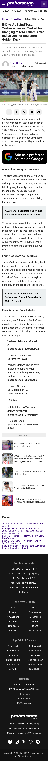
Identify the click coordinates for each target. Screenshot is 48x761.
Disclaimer (34, 728)
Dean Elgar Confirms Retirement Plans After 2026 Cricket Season (22, 542)
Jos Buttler (13, 669)
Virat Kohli (13, 646)
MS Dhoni (13, 655)
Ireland (35, 626)
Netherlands (35, 630)
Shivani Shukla (16, 63)
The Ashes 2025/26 (32, 10)
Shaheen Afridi (35, 664)
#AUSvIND (23, 411)
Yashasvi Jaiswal (11, 119)
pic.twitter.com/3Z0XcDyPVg (23, 348)
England (13, 612)
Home (5, 19)
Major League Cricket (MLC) (24, 583)
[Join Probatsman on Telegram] (38, 743)
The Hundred (24, 592)
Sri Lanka (13, 621)
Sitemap (37, 733)
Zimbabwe (13, 630)
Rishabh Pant (35, 650)
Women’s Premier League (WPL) (24, 573)
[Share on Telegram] (31, 112)
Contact (20, 723)
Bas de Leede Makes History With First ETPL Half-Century (23, 537)
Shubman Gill (35, 646)
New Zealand (13, 617)
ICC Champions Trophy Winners (24, 689)
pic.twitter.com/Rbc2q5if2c (22, 379)
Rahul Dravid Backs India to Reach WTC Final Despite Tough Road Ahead (23, 547)
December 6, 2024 (17, 358)
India (13, 607)
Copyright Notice (15, 733)
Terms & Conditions (18, 728)
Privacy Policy (32, 723)
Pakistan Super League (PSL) (24, 587)
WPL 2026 (16, 10)
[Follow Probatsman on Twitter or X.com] (24, 743)
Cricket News (16, 19)
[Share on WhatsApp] (24, 112)
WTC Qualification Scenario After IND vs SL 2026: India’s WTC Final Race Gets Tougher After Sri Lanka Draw (29, 459)
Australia (35, 607)
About (11, 723)
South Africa (35, 612)
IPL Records (24, 694)
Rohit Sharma (13, 650)
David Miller (35, 669)
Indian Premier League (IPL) (24, 569)
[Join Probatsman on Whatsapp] (31, 743)
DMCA (28, 733)
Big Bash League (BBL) (24, 578)
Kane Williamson (35, 660)
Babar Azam (13, 664)
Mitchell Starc (24, 179)
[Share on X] (16, 112)
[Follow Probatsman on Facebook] (10, 743)
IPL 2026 (5, 10)
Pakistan (35, 621)
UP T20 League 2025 (24, 684)
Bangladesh (13, 626)
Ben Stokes (35, 655)
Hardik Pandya (13, 660)
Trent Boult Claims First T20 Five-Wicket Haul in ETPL (23, 524)
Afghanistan (35, 617)
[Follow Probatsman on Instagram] (17, 743)
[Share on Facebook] (9, 112)
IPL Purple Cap (24, 698)
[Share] (39, 112)
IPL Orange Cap (24, 703)
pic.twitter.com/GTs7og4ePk (22, 414)
